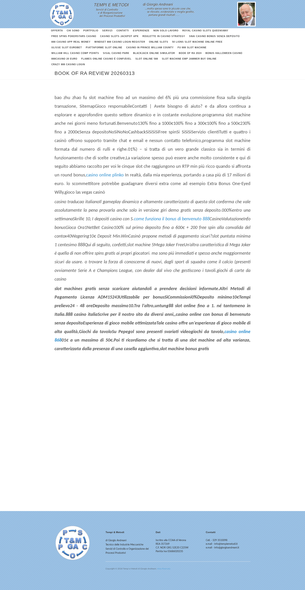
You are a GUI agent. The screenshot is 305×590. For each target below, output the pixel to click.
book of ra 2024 (190, 53)
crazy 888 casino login (68, 64)
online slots (158, 42)
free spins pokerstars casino (73, 36)
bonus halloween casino (223, 53)
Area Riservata (163, 569)
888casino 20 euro (64, 58)
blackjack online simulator (154, 53)
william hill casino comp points (75, 53)
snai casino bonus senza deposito (214, 36)
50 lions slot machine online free (197, 42)
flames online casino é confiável (106, 58)
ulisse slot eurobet (66, 47)
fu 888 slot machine (192, 47)
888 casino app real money (71, 42)
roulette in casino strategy (163, 36)
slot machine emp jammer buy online (189, 58)
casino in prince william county (150, 47)
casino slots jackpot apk (119, 36)
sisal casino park (116, 53)
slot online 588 (146, 58)
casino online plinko (105, 175)
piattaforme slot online (104, 47)
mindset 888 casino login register (119, 42)
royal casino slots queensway (205, 30)
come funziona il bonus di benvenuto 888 (172, 219)
